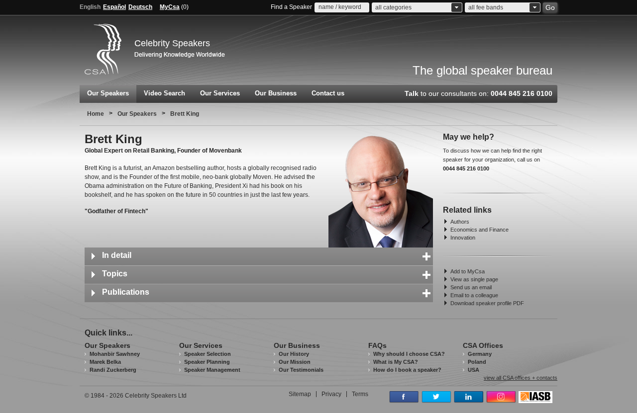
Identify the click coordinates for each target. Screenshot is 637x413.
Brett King (184, 113)
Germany (480, 354)
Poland (477, 362)
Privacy (331, 394)
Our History (294, 354)
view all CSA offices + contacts (520, 378)
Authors (459, 222)
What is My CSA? (395, 362)
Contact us (328, 93)
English (90, 6)
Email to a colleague (474, 295)
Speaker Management (212, 370)
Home (95, 113)
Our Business (276, 93)
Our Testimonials (301, 370)
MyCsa (170, 6)
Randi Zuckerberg (113, 370)
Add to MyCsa (467, 271)
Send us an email (471, 287)
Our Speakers (108, 93)
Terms (360, 394)
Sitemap (300, 394)
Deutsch (140, 6)
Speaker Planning (207, 362)
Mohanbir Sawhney (115, 354)
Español (114, 6)
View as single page (474, 279)
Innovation (462, 238)
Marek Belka (105, 362)
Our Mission (295, 362)
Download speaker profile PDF (487, 303)
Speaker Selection (207, 354)
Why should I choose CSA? (409, 354)
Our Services (220, 93)
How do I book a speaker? (407, 370)
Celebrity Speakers (172, 43)
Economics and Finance (479, 230)
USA (473, 370)
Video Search (164, 93)
